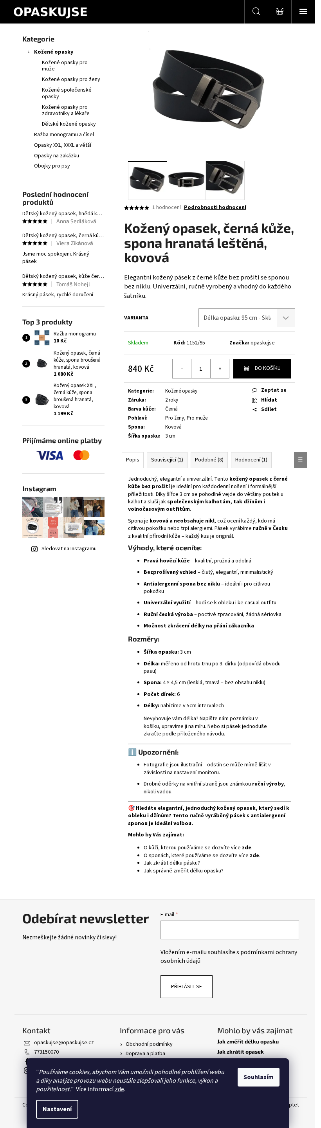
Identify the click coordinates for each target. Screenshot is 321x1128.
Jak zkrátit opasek (240, 1051)
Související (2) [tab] (167, 460)
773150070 (46, 1052)
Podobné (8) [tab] (209, 460)
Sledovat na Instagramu (69, 549)
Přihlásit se (186, 987)
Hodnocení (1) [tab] (251, 460)
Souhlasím (258, 1077)
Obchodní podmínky (149, 1044)
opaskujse (263, 343)
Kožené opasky (53, 52)
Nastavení (57, 1109)
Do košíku (268, 368)
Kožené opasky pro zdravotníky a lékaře (66, 110)
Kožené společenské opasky (67, 93)
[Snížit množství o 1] (182, 368)
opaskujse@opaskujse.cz (64, 1043)
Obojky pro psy (52, 166)
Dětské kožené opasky (69, 124)
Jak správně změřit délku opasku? (184, 871)
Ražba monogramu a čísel (64, 135)
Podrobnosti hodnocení (215, 207)
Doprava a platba (145, 1054)
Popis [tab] (132, 460)
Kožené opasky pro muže (65, 66)
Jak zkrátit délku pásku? (172, 863)
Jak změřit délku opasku (248, 1041)
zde (119, 1089)
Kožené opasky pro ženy (71, 79)
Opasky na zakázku (56, 156)
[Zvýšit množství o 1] (219, 368)
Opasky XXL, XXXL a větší (62, 145)
